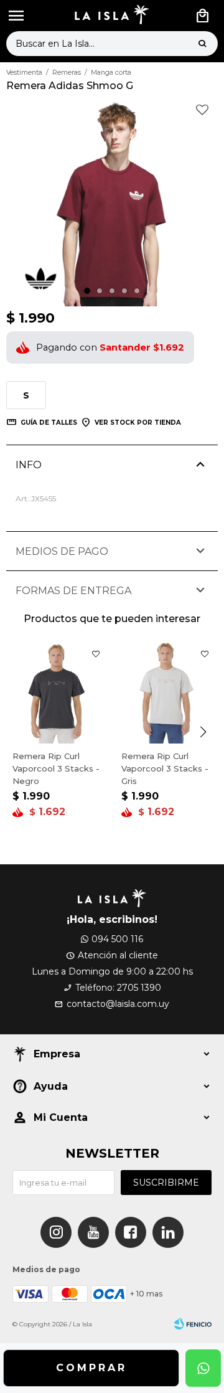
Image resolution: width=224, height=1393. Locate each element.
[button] (202, 43)
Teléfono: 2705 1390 (118, 987)
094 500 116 (117, 939)
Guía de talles (49, 422)
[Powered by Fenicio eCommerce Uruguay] (193, 1324)
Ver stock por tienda (138, 422)
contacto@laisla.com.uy (118, 1003)
